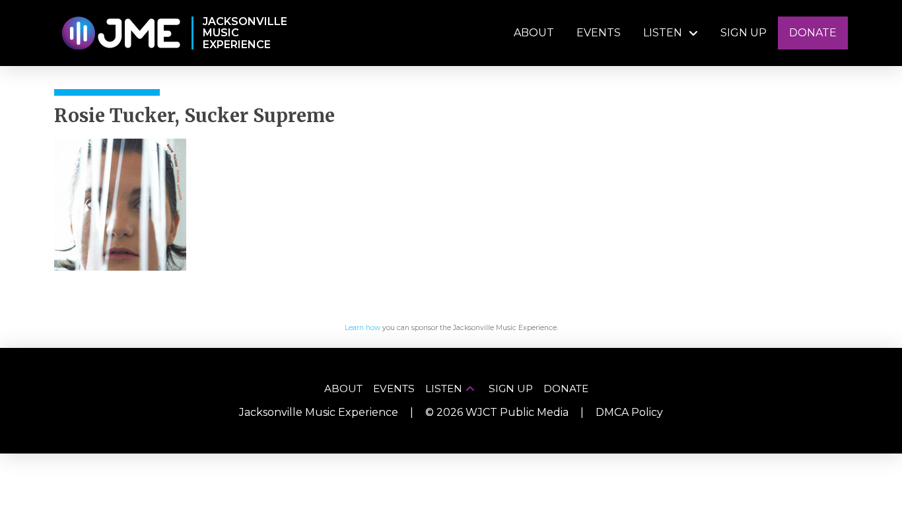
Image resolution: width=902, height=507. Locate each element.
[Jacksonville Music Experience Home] (120, 33)
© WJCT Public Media (497, 412)
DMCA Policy (629, 412)
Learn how (362, 327)
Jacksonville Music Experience (318, 412)
